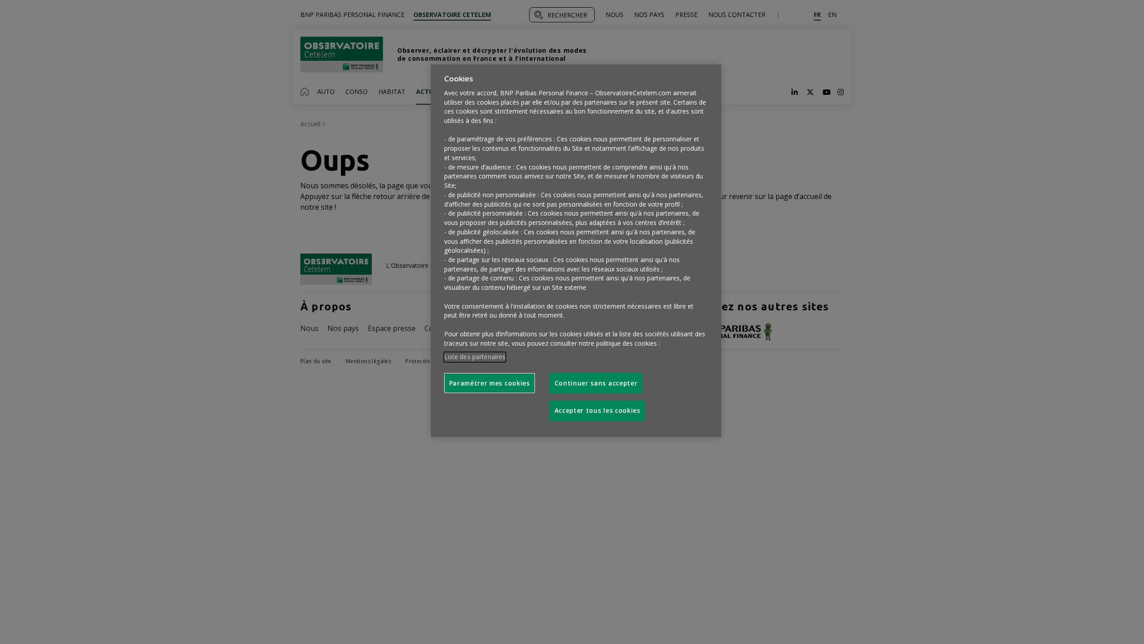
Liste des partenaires (475, 356)
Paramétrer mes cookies (489, 383)
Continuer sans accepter (596, 383)
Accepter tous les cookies (597, 410)
